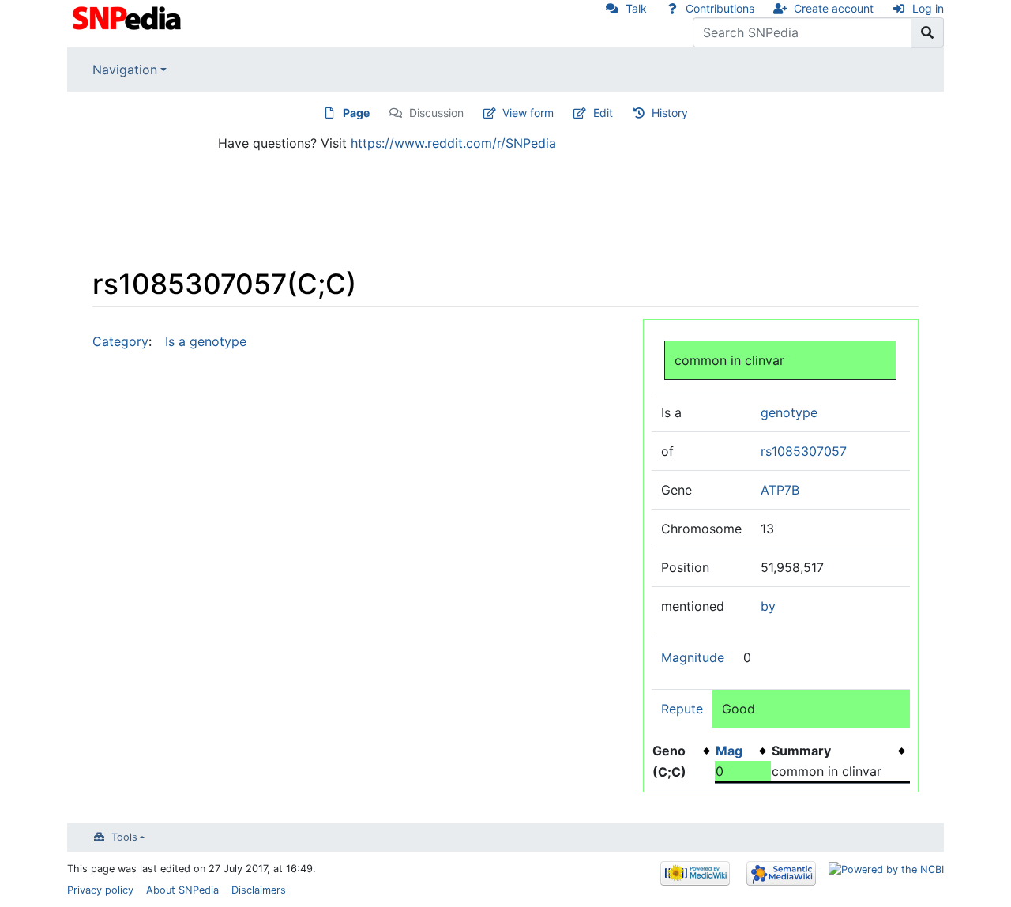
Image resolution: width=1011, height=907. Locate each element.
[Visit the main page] (128, 16)
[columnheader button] (742, 750)
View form (528, 112)
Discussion (436, 112)
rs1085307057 (804, 451)
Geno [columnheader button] (669, 750)
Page (356, 112)
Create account (834, 8)
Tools (124, 837)
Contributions (720, 8)
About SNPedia (182, 890)
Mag (729, 750)
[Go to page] (927, 32)
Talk (636, 8)
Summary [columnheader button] (801, 750)
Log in (928, 8)
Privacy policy (100, 890)
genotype (789, 412)
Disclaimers (258, 890)
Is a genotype (205, 341)
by (768, 606)
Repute (682, 709)
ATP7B (780, 490)
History (670, 112)
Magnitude (692, 657)
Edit (603, 112)
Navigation (124, 69)
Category (120, 341)
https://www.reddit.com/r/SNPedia (453, 143)
